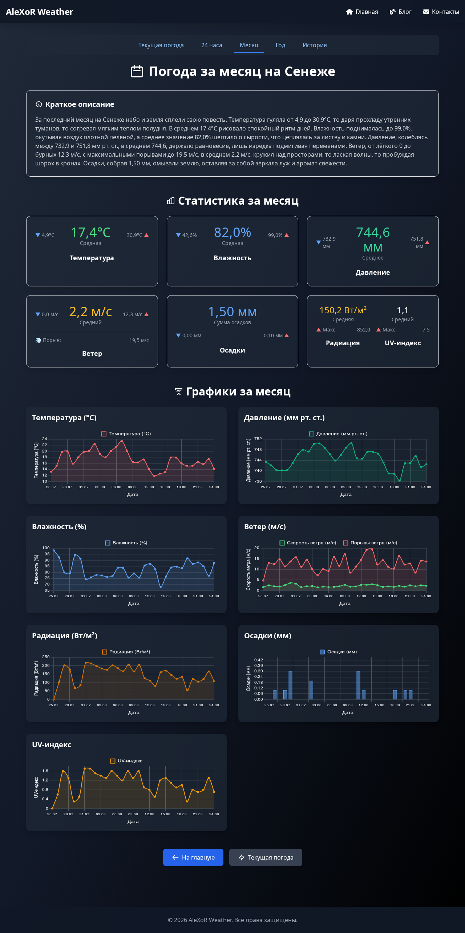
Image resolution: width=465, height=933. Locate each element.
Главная (367, 12)
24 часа (211, 45)
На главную (198, 857)
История (315, 45)
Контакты (445, 12)
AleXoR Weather (39, 11)
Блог (405, 12)
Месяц (249, 45)
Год (280, 45)
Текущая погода (161, 45)
